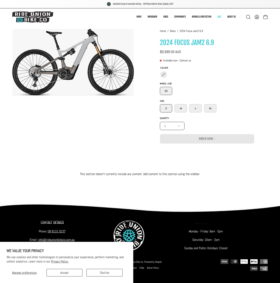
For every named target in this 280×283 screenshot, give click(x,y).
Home (163, 31)
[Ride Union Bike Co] (32, 17)
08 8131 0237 (57, 231)
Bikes (173, 31)
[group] (140, 4)
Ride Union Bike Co (134, 262)
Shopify (158, 262)
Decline (104, 273)
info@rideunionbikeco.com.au (56, 240)
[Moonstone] (163, 74)
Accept (64, 273)
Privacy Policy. (60, 261)
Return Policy (153, 267)
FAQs (141, 267)
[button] (231, 17)
